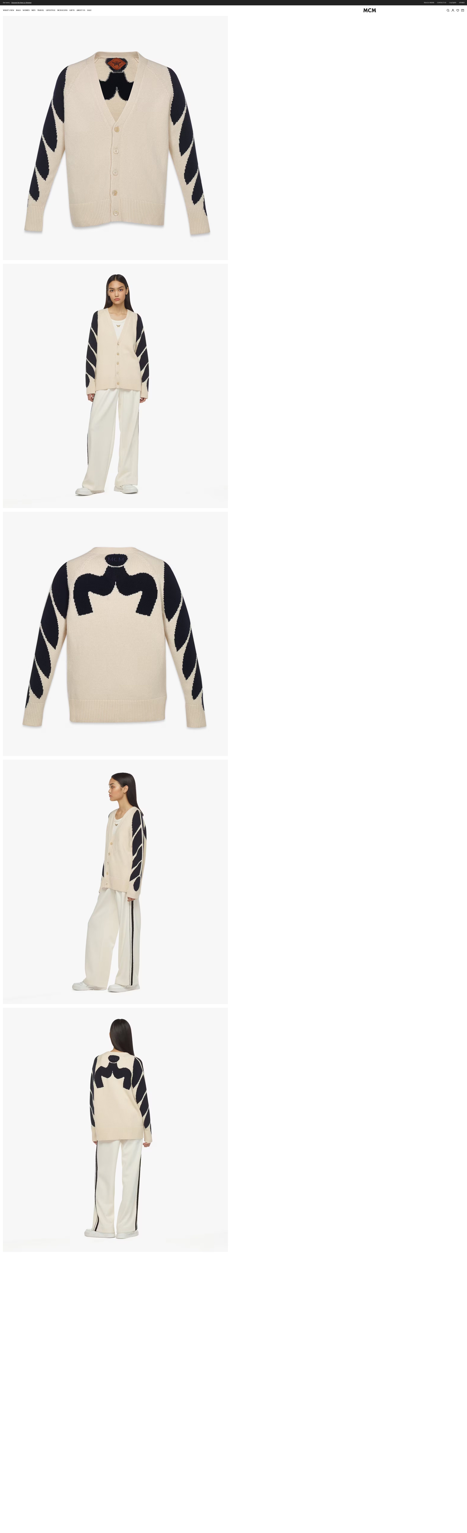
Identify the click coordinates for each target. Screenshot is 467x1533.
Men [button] (33, 10)
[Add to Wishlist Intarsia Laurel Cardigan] (419, 19)
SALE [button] (89, 10)
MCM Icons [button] (62, 10)
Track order (429, 3)
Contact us (441, 3)
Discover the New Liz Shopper (21, 3)
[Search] (448, 10)
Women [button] (26, 10)
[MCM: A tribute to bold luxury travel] (369, 12)
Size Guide (279, 38)
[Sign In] (452, 10)
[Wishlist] (457, 10)
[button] (115, 138)
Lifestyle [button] (50, 10)
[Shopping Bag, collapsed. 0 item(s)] (462, 10)
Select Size (348, 44)
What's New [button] (8, 10)
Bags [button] (18, 10)
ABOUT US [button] (80, 10)
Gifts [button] (72, 10)
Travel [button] (40, 10)
